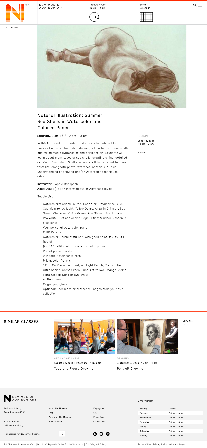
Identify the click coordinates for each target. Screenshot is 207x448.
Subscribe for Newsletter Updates (23, 433)
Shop (50, 412)
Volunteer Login (177, 444)
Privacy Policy (160, 444)
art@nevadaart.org (13, 425)
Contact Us (99, 421)
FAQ (95, 412)
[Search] (194, 5)
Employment (99, 408)
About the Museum (57, 408)
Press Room (99, 417)
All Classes (12, 27)
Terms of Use (144, 444)
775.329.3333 (11, 421)
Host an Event (55, 421)
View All (188, 320)
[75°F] (17, 20)
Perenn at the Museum (59, 417)
